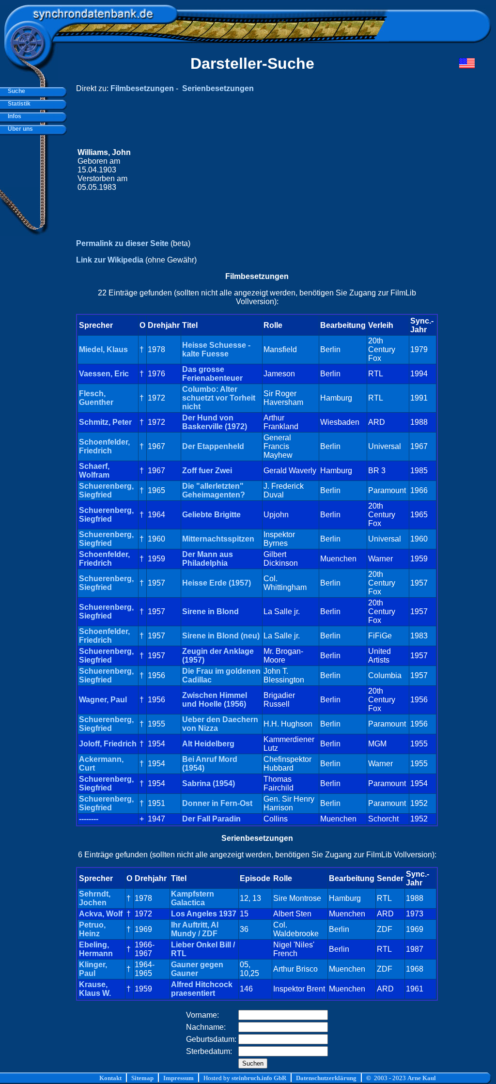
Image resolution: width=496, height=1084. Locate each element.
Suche (15, 91)
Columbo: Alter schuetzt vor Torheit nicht (218, 398)
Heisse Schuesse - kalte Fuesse (216, 349)
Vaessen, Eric (104, 374)
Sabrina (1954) (208, 783)
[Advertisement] (291, 170)
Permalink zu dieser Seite (122, 243)
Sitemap (142, 1078)
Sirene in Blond (210, 611)
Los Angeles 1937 (203, 914)
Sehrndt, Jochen (94, 898)
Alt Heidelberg (208, 744)
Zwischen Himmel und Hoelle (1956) (214, 699)
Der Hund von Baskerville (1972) (214, 422)
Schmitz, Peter (105, 422)
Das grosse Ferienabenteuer (212, 373)
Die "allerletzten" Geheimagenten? (213, 490)
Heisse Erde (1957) (216, 583)
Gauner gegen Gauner (197, 968)
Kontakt (110, 1078)
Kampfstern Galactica (192, 898)
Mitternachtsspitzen (218, 539)
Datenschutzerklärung (326, 1078)
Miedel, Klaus (103, 349)
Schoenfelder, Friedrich (104, 446)
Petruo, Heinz (92, 929)
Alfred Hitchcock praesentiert (201, 988)
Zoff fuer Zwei (207, 470)
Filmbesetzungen (142, 88)
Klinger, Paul (93, 968)
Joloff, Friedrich (108, 744)
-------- (88, 819)
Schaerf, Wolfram (94, 470)
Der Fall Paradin (211, 819)
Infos (13, 116)
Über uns (19, 128)
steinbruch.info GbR (259, 1078)
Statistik (18, 103)
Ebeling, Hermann (96, 949)
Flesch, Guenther (96, 397)
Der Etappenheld (213, 446)
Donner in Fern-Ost (217, 803)
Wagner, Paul (103, 700)
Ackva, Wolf (101, 914)
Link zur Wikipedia (109, 260)
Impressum (178, 1078)
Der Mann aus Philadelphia (207, 558)
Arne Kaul (421, 1078)
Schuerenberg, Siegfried (106, 490)
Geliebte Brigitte (211, 515)
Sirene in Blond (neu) (221, 636)
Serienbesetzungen (218, 88)
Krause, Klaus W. (95, 988)
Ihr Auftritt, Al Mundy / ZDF (194, 929)
